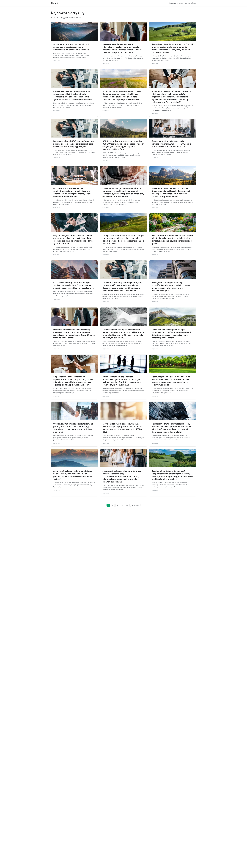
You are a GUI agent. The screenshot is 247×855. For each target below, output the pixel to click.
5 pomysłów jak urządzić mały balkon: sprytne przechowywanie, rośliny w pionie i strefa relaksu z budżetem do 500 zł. (172, 144)
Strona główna (190, 3)
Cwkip (54, 3)
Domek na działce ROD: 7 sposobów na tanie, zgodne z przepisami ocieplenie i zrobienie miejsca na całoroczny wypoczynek (74, 144)
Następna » (135, 505)
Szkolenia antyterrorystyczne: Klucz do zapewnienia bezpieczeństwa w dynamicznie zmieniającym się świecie (71, 47)
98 (127, 505)
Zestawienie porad (176, 3)
